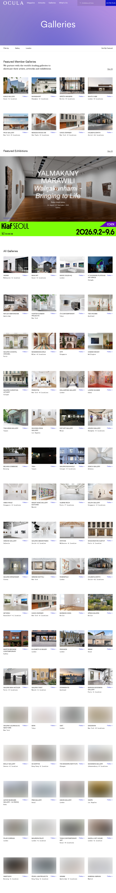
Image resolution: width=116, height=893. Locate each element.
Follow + (25, 96)
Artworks (41, 3)
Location (28, 48)
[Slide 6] (79, 218)
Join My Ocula (110, 3)
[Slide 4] (51, 218)
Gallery (17, 48)
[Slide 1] (9, 218)
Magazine (31, 3)
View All (110, 69)
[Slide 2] (23, 218)
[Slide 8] (107, 218)
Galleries (52, 3)
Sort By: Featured (107, 48)
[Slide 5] (65, 218)
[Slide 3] (37, 218)
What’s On (63, 3)
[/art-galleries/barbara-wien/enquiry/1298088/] (12, 2)
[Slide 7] (93, 218)
